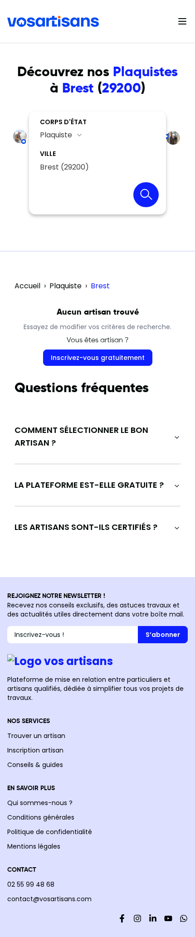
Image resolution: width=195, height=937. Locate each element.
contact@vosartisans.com (49, 898)
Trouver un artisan (36, 735)
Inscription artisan (35, 750)
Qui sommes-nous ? (40, 802)
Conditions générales (40, 817)
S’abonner (163, 634)
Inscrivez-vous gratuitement (98, 357)
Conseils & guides (35, 764)
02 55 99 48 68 (30, 884)
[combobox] (61, 135)
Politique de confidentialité (49, 831)
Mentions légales (33, 846)
